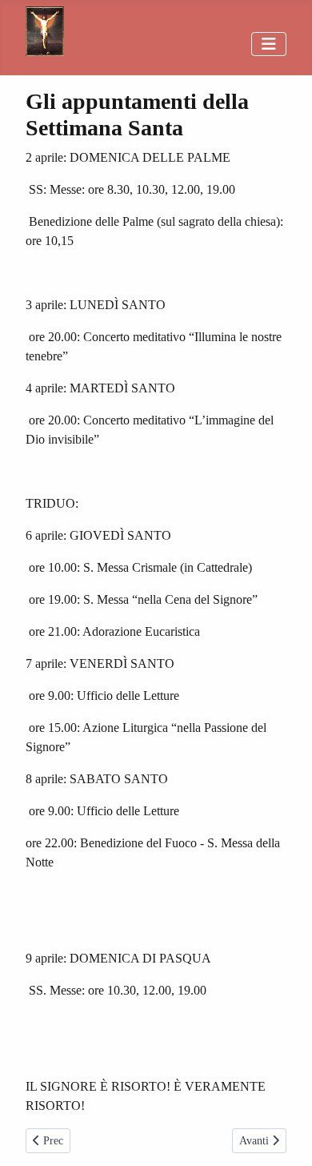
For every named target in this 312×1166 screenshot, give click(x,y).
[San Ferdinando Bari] (45, 28)
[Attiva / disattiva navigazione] (268, 44)
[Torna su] (284, 1136)
